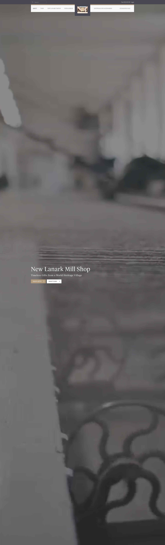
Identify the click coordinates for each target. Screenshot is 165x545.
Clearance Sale (125, 8)
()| (125, 2)
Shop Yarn (53, 281)
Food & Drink (68, 8)
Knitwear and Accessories (103, 8)
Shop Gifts (37, 281)
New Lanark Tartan (54, 8)
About (35, 8)
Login (132, 2)
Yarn (42, 8)
